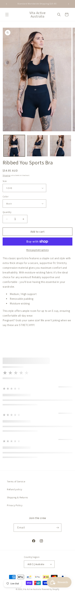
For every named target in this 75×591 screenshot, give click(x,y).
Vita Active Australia (32, 589)
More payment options (37, 250)
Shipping (6, 175)
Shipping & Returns (17, 497)
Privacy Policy (14, 505)
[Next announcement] (68, 4)
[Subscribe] (57, 528)
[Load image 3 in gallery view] (60, 146)
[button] (7, 14)
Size (5, 181)
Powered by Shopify (50, 589)
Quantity (7, 212)
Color (5, 196)
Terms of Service (16, 481)
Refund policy (14, 489)
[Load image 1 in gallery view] (14, 146)
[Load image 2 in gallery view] (37, 146)
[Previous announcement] (6, 4)
